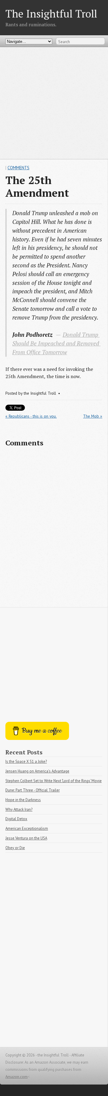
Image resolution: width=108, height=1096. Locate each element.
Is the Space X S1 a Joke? (26, 761)
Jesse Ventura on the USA (26, 838)
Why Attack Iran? (18, 809)
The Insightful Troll (51, 13)
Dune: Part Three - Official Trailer (32, 790)
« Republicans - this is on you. (31, 416)
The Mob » (92, 416)
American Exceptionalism (26, 828)
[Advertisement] (54, 103)
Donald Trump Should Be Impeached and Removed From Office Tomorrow (56, 343)
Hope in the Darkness (23, 799)
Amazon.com (16, 1076)
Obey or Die (15, 847)
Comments (18, 167)
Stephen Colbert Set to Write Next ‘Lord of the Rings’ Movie (53, 780)
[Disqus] (53, 529)
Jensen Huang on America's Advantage (37, 771)
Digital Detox (16, 818)
